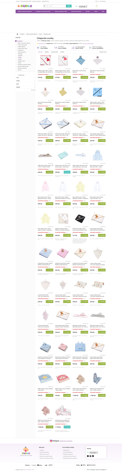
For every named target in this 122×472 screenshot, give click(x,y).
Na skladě (21, 75)
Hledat (68, 6)
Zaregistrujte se (42, 43)
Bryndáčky (20, 55)
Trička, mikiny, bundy (22, 44)
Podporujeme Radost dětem (26, 1)
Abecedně (62, 51)
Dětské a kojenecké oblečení (24, 43)
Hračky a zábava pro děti (23, 66)
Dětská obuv (20, 50)
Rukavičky (20, 53)
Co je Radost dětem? (67, 452)
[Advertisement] (61, 23)
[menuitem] (25, 11)
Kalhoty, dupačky (21, 46)
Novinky (19, 70)
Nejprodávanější (54, 51)
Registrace (103, 1)
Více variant (67, 172)
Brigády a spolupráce (36, 1)
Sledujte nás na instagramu (66, 441)
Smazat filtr (33, 90)
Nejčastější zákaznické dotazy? (70, 458)
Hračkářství (19, 41)
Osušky (19, 57)
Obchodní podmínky (44, 452)
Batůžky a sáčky (21, 61)
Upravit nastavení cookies (29, 469)
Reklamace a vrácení (44, 454)
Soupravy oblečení (22, 52)
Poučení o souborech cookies (46, 458)
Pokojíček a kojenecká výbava (24, 64)
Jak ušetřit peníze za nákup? (69, 456)
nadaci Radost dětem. (89, 43)
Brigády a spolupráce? (68, 454)
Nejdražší (47, 51)
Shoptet (93, 469)
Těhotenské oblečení (22, 68)
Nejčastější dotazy (45, 1)
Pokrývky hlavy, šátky (22, 48)
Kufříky (19, 62)
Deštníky (20, 59)
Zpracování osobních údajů (46, 456)
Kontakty (18, 1)
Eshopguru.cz (104, 469)
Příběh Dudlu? (66, 450)
